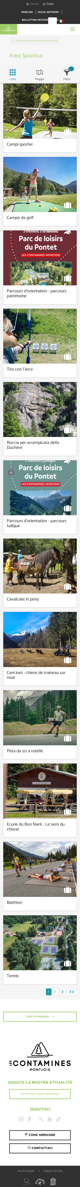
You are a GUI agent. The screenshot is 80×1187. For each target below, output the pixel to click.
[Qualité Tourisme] (27, 1182)
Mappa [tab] (39, 79)
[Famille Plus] (40, 1182)
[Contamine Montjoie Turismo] (40, 1056)
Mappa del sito (53, 1171)
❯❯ (71, 991)
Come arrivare (41, 1135)
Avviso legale (25, 1171)
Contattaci (42, 1148)
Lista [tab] (13, 79)
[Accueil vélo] (53, 1182)
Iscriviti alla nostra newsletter (40, 1094)
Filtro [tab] (66, 79)
